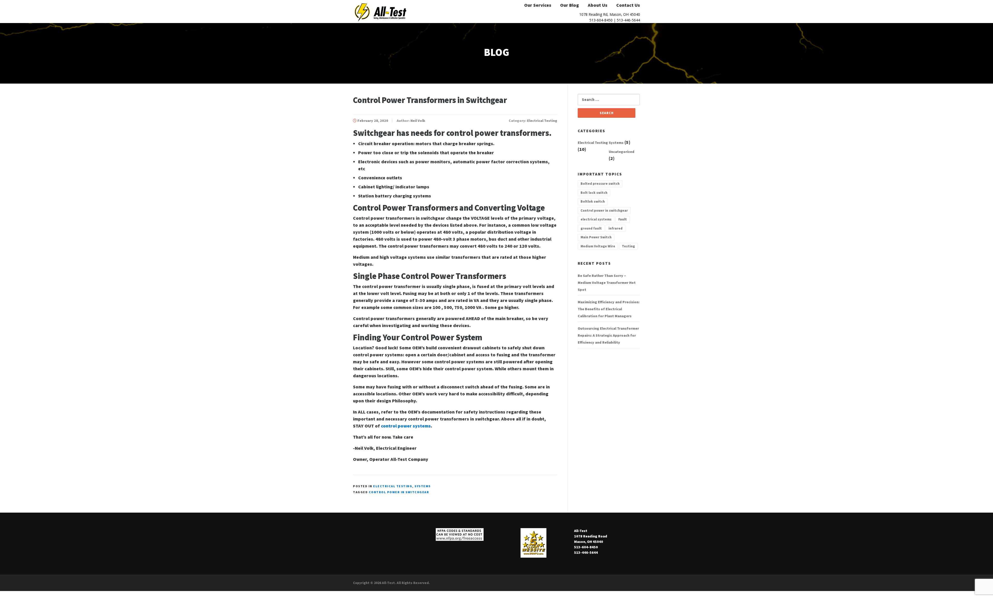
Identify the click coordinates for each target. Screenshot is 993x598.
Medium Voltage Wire (598, 246)
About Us (597, 5)
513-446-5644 (628, 20)
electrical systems (596, 219)
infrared (615, 228)
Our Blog (569, 5)
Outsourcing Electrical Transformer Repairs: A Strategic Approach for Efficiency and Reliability (608, 335)
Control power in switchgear (399, 492)
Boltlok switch (593, 201)
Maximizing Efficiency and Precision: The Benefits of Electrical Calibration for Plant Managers (609, 309)
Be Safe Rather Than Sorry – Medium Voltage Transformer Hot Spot (607, 282)
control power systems (406, 426)
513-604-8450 (601, 20)
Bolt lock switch (594, 192)
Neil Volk (417, 120)
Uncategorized (621, 151)
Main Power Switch (596, 237)
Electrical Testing (542, 120)
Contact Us (628, 5)
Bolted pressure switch (600, 183)
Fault (622, 219)
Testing (628, 246)
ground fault (591, 228)
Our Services (537, 5)
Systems (423, 486)
